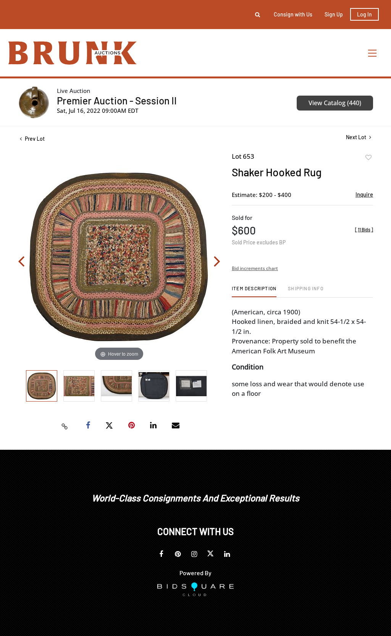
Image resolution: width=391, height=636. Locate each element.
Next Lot (356, 137)
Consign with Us (293, 14)
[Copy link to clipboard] (64, 425)
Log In (364, 14)
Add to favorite (368, 157)
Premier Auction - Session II (117, 100)
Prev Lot (34, 138)
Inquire (364, 194)
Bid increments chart (255, 268)
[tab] (254, 291)
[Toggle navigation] (372, 53)
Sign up (334, 14)
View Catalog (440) (335, 103)
